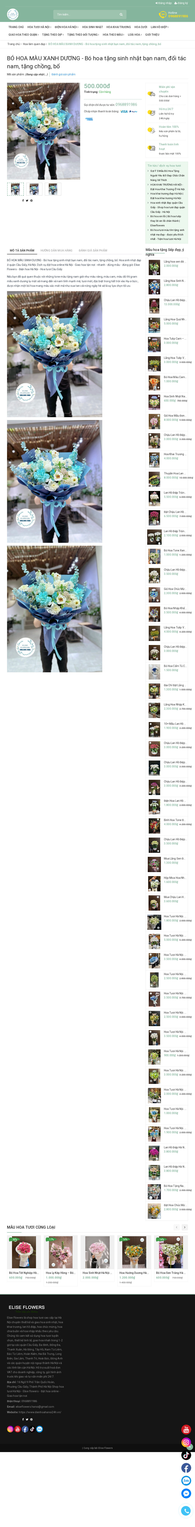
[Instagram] (10, 1429)
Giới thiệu (152, 34)
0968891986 (178, 16)
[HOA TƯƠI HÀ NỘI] (12, 14)
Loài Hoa (134, 34)
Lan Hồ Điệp (159, 27)
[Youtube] (17, 1429)
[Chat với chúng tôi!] (186, 1493)
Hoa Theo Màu (113, 34)
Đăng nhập (165, 3)
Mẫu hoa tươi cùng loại (31, 1227)
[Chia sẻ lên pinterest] (31, 200)
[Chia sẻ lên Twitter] (27, 200)
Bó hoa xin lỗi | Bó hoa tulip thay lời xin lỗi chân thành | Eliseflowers (165, 221)
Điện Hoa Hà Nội (66, 27)
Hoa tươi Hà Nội (38, 27)
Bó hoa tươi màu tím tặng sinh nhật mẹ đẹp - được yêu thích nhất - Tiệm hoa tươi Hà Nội (167, 235)
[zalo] (39, 1429)
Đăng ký (182, 3)
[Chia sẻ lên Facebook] (23, 200)
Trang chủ (16, 27)
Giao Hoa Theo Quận (23, 34)
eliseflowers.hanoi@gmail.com (35, 1406)
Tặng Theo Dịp (52, 34)
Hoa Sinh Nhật (92, 27)
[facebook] (25, 1429)
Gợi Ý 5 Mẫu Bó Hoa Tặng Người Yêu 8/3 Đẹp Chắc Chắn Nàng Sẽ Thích (167, 175)
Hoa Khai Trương (118, 27)
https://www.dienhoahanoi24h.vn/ (40, 1412)
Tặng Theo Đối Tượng (82, 34)
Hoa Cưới (140, 27)
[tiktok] (32, 1429)
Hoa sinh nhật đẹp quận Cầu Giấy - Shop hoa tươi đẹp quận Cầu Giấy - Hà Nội (167, 207)
